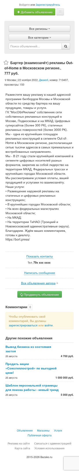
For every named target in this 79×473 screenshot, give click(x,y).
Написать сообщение (39, 272)
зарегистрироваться (23, 325)
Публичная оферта (40, 435)
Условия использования (49, 448)
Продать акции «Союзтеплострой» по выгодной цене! (31, 368)
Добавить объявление (36, 12)
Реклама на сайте (19, 443)
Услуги (58, 430)
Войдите (24, 4)
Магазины (43, 430)
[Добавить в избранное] (6, 63)
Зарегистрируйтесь (48, 4)
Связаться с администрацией (52, 443)
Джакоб (43, 80)
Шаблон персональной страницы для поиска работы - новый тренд (32, 387)
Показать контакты (39, 256)
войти (49, 325)
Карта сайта (22, 448)
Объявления (25, 430)
